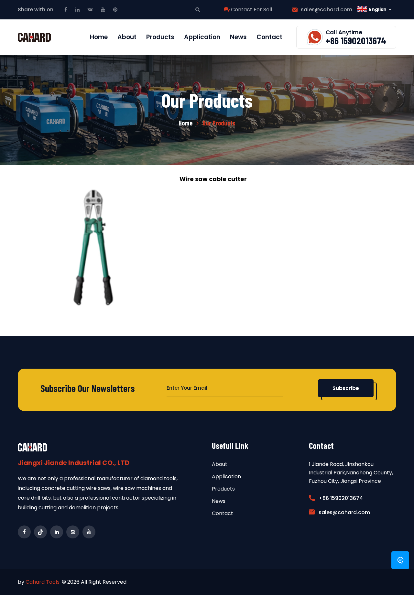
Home (99, 37)
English (377, 9)
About (126, 37)
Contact (269, 37)
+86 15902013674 (356, 40)
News (238, 37)
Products (160, 37)
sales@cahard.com (326, 9)
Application (202, 37)
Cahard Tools (43, 582)
